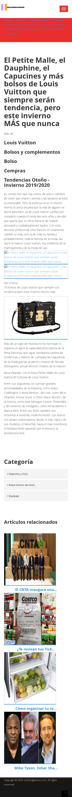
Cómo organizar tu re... (36, 708)
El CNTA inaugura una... (36, 589)
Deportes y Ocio (18, 474)
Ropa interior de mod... (22, 485)
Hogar (7, 20)
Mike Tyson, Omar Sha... (36, 768)
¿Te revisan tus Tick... (36, 649)
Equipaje (21, 20)
